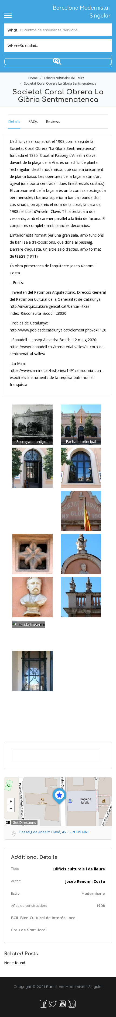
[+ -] (58, 801)
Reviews (53, 121)
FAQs (33, 121)
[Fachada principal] (81, 424)
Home (33, 78)
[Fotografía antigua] (32, 424)
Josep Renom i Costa (85, 881)
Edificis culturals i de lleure (64, 78)
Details (14, 121)
